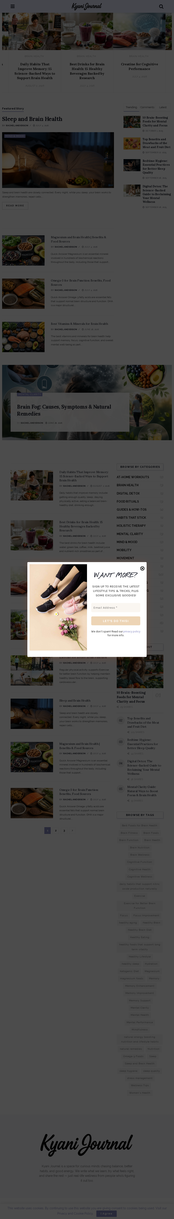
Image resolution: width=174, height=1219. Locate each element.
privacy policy (131, 631)
